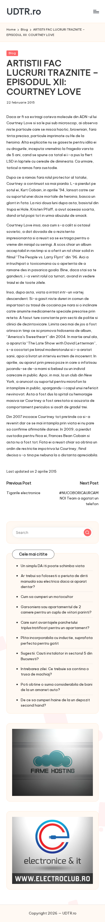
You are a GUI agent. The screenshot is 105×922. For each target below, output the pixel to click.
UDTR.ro (23, 11)
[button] (87, 532)
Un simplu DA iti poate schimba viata (53, 565)
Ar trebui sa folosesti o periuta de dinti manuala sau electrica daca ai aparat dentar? (54, 581)
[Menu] (96, 11)
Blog (12, 53)
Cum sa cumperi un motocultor (47, 596)
